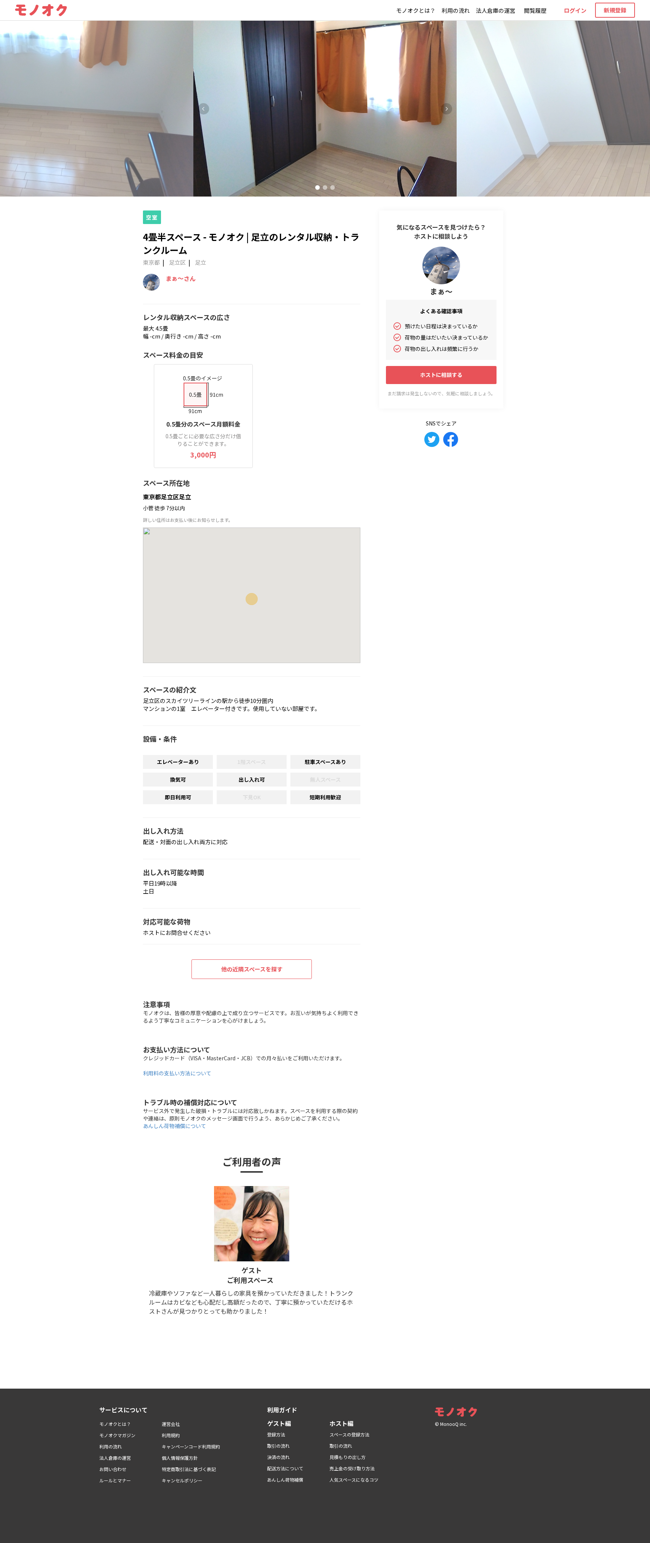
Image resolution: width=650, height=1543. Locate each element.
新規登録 (615, 10)
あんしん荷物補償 (285, 1479)
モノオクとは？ (416, 10)
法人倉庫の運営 (495, 10)
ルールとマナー (115, 1480)
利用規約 (171, 1435)
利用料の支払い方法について (177, 1073)
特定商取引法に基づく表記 (189, 1469)
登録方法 (276, 1434)
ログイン (575, 10)
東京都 (151, 262)
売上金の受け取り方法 (352, 1468)
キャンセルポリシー (182, 1480)
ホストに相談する (441, 374)
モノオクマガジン (117, 1435)
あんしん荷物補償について (174, 1126)
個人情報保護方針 (180, 1458)
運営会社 (171, 1424)
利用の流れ (456, 10)
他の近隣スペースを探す (251, 969)
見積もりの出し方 (348, 1457)
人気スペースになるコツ (354, 1479)
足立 (200, 262)
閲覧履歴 (535, 10)
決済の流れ (278, 1457)
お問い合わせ (112, 1469)
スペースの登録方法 (349, 1434)
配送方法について (285, 1468)
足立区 (177, 262)
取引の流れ (278, 1445)
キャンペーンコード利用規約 (191, 1446)
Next (446, 108)
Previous (203, 108)
